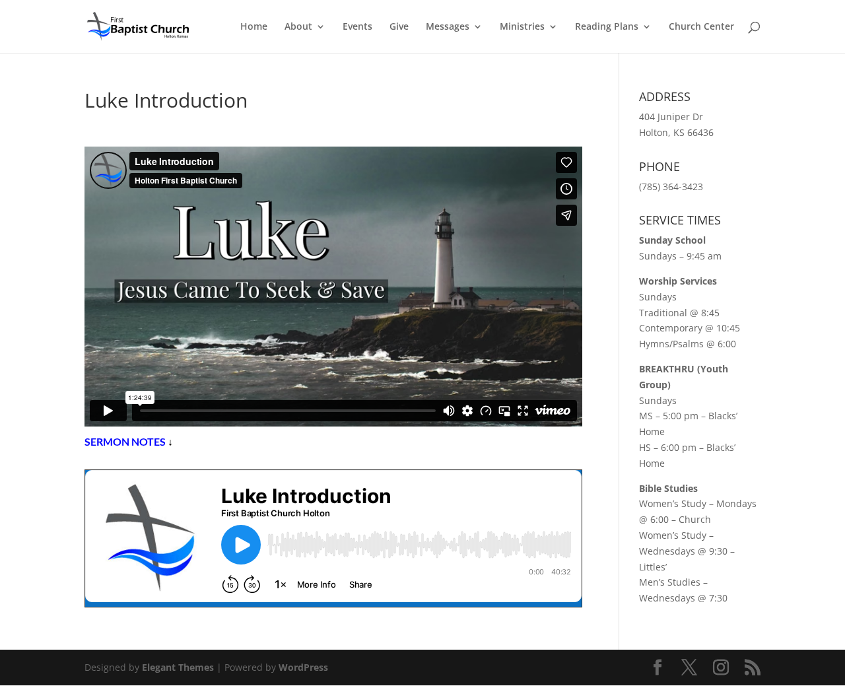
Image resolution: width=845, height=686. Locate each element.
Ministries (522, 27)
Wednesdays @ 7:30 (683, 598)
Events (357, 27)
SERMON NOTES (125, 441)
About (298, 27)
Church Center (701, 27)
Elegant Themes (178, 667)
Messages (447, 27)
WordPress (303, 667)
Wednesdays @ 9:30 (683, 551)
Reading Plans (606, 27)
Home (253, 27)
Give (399, 27)
